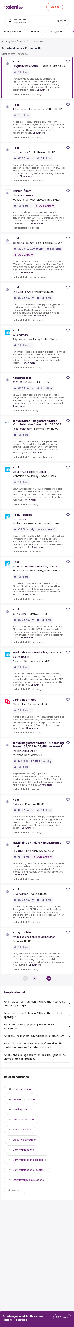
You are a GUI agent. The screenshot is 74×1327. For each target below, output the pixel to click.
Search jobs (7, 41)
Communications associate (29, 1160)
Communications (23, 1149)
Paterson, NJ (23, 41)
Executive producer (24, 1139)
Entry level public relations (28, 1180)
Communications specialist (29, 1170)
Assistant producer (24, 1099)
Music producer (22, 1089)
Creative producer (24, 1119)
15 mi (60, 21)
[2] (48, 978)
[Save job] (68, 61)
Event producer (22, 1129)
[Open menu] (68, 7)
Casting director (22, 1109)
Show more (43, 89)
